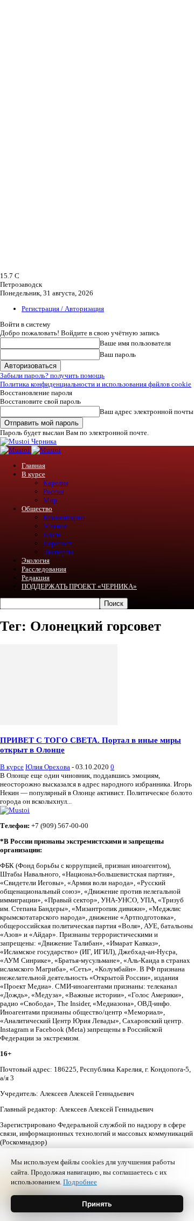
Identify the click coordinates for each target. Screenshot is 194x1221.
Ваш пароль (118, 354)
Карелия (55, 483)
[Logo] (15, 450)
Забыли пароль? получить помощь (52, 375)
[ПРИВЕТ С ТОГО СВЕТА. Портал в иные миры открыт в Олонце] (58, 723)
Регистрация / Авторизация (63, 309)
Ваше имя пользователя (135, 343)
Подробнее (80, 1182)
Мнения (55, 526)
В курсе (33, 474)
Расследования (44, 569)
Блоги (51, 534)
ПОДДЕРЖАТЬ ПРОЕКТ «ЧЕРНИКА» (79, 586)
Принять (97, 1203)
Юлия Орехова (47, 767)
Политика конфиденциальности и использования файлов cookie (95, 384)
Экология (36, 560)
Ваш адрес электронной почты (146, 412)
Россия (53, 491)
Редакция (36, 578)
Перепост (57, 543)
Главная (33, 465)
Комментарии (64, 517)
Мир (50, 500)
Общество (37, 509)
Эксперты (58, 552)
